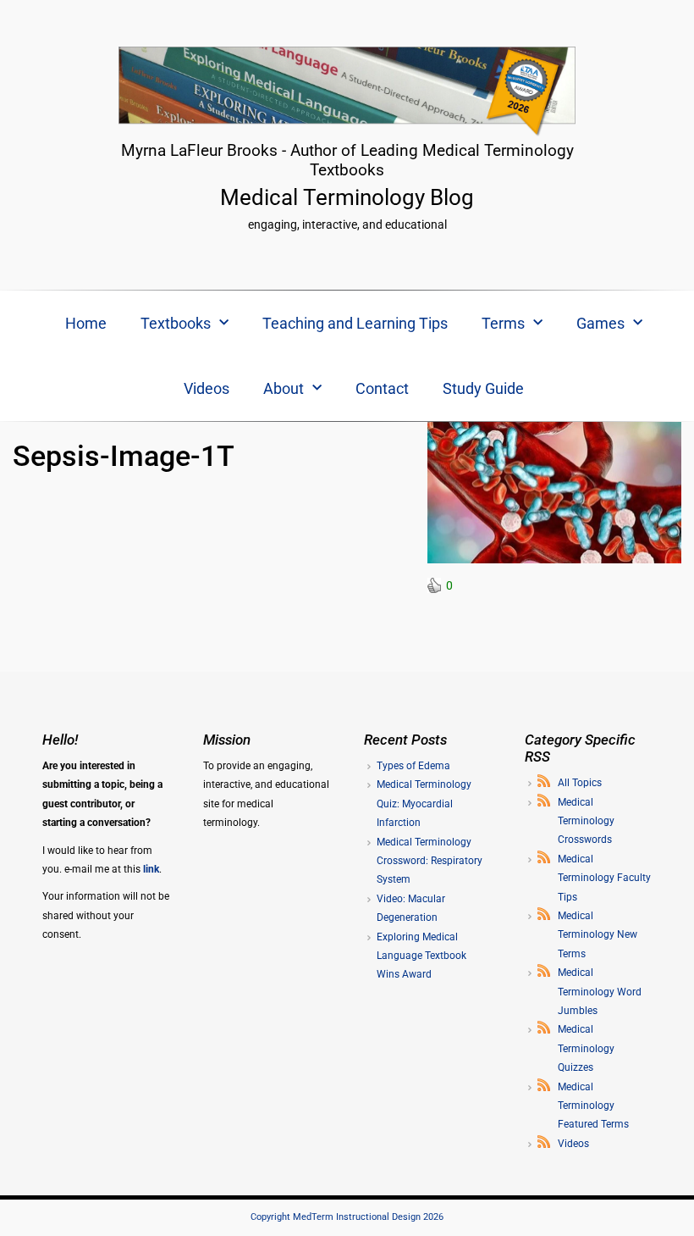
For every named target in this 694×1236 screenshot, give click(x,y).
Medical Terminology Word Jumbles (600, 992)
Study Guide (483, 388)
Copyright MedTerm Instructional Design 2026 (347, 1216)
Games (600, 323)
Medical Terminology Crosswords (586, 821)
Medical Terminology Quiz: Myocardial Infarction (424, 804)
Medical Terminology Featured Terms (593, 1106)
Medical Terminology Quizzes (586, 1048)
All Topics (580, 783)
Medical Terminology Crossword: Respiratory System (429, 861)
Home (86, 323)
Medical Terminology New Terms (597, 935)
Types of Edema (413, 766)
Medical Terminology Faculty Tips (604, 878)
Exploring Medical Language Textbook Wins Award (421, 956)
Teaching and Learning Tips (355, 323)
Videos (206, 388)
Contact (382, 388)
